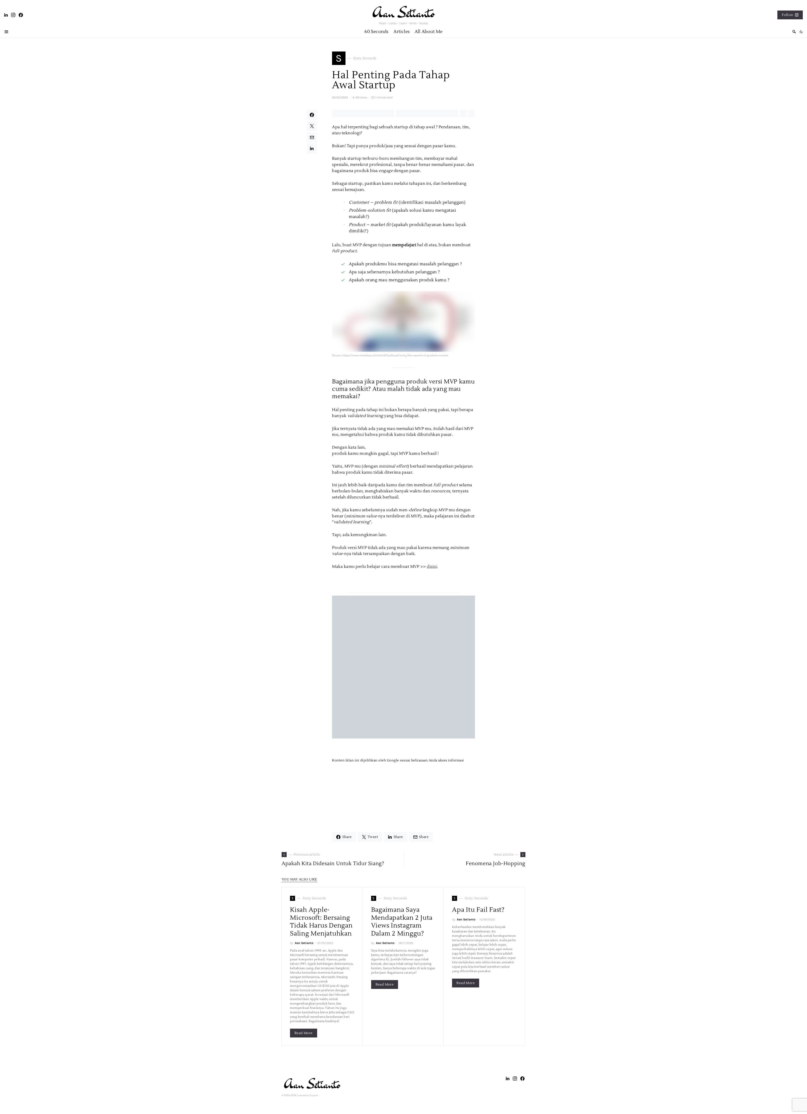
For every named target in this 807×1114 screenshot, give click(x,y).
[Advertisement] (403, 792)
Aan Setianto (304, 943)
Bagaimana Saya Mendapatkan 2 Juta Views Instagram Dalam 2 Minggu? (402, 922)
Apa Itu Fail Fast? (478, 910)
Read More (303, 1033)
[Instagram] (13, 15)
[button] (801, 31)
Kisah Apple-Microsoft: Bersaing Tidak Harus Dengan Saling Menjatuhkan (321, 922)
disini (432, 566)
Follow (787, 15)
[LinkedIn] (6, 15)
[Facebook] (21, 15)
